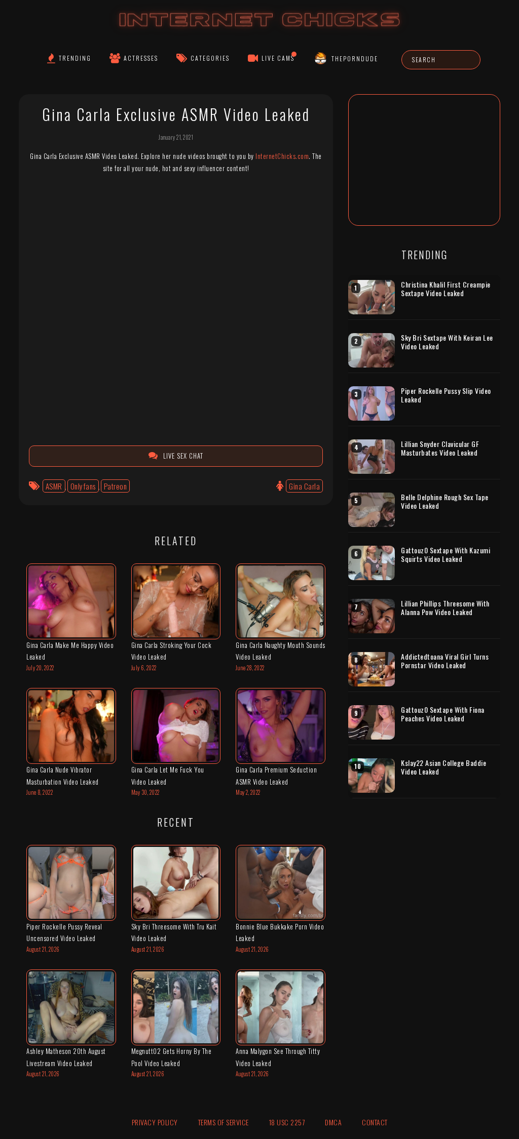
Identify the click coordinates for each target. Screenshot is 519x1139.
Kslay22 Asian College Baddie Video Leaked (443, 767)
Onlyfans (83, 486)
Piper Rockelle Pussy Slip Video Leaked (446, 395)
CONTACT (375, 1122)
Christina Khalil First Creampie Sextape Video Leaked (446, 289)
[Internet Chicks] (260, 30)
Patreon (115, 486)
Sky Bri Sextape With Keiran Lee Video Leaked (447, 342)
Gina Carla (304, 486)
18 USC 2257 (287, 1122)
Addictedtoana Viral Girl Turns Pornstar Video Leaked (445, 661)
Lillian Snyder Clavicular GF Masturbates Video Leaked (440, 448)
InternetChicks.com (282, 156)
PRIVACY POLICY (155, 1122)
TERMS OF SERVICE (223, 1122)
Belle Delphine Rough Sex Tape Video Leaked (445, 501)
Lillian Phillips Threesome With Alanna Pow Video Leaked (445, 608)
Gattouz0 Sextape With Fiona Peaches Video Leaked (443, 714)
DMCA (333, 1122)
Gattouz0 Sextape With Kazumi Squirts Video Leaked (445, 554)
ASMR (54, 486)
